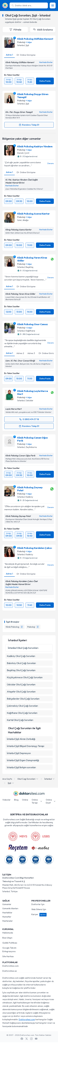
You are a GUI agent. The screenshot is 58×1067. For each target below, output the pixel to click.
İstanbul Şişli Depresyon (19, 753)
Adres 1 (9, 54)
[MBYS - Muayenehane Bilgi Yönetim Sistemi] (17, 836)
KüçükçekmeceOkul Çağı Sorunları (25, 677)
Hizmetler (6, 916)
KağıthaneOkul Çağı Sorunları (22, 712)
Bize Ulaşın (7, 937)
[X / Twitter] (26, 1039)
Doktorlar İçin (37, 904)
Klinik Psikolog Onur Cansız (32, 324)
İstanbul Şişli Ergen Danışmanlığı (23, 760)
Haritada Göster (46, 62)
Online (25, 799)
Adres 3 (31, 353)
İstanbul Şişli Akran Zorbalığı (21, 738)
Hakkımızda (7, 932)
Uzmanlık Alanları (10, 908)
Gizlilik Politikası (9, 942)
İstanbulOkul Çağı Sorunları (23, 647)
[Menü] (53, 5)
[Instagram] (31, 1039)
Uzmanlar (6, 904)
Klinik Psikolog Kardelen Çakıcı (34, 547)
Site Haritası (8, 956)
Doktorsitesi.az (9, 971)
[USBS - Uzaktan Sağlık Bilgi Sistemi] (40, 836)
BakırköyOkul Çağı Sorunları (21, 663)
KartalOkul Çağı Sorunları (20, 719)
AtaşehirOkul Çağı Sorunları (21, 691)
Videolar (6, 799)
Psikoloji (21, 42)
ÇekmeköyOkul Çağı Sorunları (22, 705)
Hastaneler (7, 921)
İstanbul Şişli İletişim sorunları (21, 767)
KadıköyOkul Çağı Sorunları (21, 656)
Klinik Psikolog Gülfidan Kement (35, 38)
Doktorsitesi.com (10, 966)
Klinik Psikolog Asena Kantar (33, 213)
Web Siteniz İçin (38, 909)
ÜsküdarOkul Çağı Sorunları (21, 684)
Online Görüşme (27, 55)
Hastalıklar (7, 912)
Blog (16, 799)
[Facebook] (22, 1039)
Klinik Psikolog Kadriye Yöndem (34, 146)
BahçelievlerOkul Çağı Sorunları (23, 698)
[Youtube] (36, 1039)
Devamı (50, 163)
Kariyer (38, 914)
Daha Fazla (45, 81)
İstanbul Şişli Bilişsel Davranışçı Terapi (25, 746)
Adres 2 (20, 353)
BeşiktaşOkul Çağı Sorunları (21, 670)
